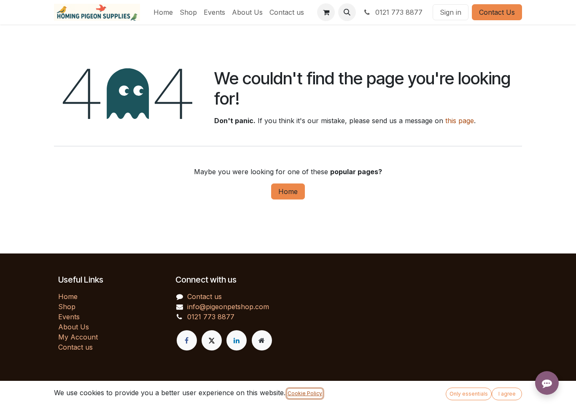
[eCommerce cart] (326, 12)
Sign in (450, 12)
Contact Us (497, 12)
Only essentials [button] (468, 394)
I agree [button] (507, 394)
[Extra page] (262, 340)
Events (69, 317)
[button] (347, 12)
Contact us (75, 347)
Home (288, 191)
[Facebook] (187, 340)
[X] (212, 340)
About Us (73, 327)
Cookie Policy (305, 393)
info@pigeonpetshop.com (228, 306)
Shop (66, 306)
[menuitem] (163, 12)
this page (459, 120)
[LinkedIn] (236, 340)
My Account (78, 337)
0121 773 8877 (398, 12)
